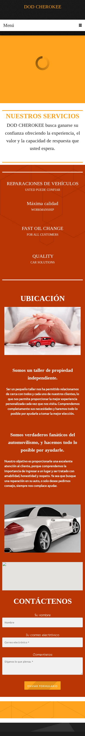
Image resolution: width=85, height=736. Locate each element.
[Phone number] (32, 710)
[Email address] (42, 710)
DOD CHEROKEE (42, 6)
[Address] (53, 710)
